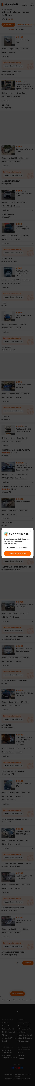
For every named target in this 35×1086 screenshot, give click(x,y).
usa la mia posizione (17, 554)
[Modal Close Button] (30, 531)
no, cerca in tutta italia (17, 548)
